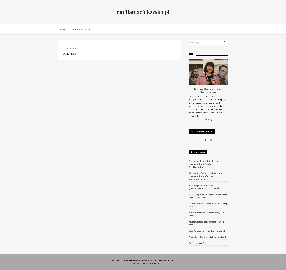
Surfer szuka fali (197, 243)
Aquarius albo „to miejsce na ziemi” (208, 237)
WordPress (156, 263)
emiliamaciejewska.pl (143, 11)
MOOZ (137, 263)
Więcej (208, 119)
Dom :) (63, 29)
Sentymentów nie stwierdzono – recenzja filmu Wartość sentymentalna (206, 176)
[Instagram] (211, 140)
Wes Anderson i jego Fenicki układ (207, 231)
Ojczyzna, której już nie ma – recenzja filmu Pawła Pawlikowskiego (204, 164)
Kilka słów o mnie (82, 29)
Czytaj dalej (69, 54)
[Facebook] (205, 140)
